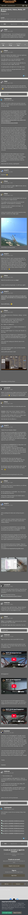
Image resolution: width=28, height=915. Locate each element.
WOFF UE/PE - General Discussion (18, 19)
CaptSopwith (8, 98)
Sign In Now (14, 875)
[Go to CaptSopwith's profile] (2, 100)
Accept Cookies (7, 912)
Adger (6, 29)
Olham (6, 50)
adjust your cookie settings (8, 907)
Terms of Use (21, 903)
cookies (20, 904)
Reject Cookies (17, 912)
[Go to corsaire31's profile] (2, 389)
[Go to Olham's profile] (2, 51)
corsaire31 (7, 388)
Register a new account (14, 865)
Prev (5, 24)
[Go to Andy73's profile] (2, 171)
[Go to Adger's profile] (2, 30)
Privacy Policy (5, 904)
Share (7, 884)
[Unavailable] (14, 231)
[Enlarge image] (11, 596)
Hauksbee (7, 731)
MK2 (3, 17)
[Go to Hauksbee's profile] (2, 732)
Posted (8, 31)
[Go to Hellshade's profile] (2, 604)
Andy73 (6, 170)
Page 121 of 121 (14, 24)
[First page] (2, 24)
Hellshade (7, 602)
